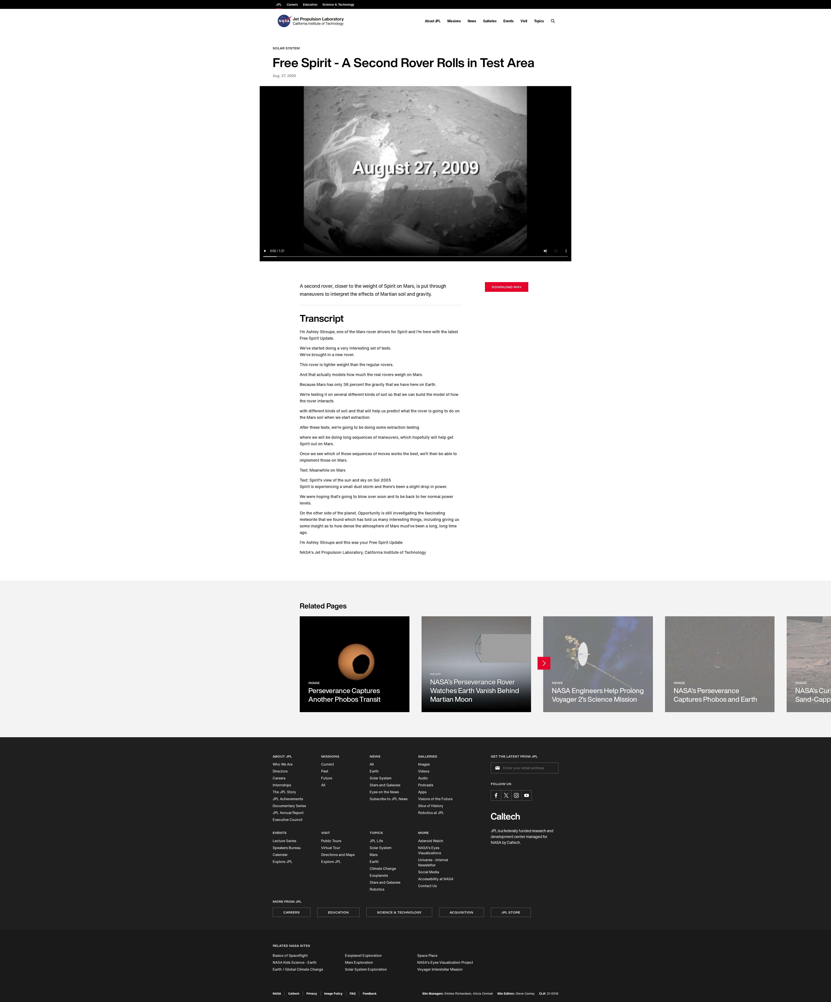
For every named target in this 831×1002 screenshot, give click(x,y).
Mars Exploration (359, 962)
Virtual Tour (330, 847)
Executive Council (287, 819)
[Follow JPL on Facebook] (496, 795)
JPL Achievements (288, 798)
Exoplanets (379, 875)
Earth (374, 771)
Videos (423, 771)
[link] (354, 664)
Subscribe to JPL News (388, 798)
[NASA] (284, 21)
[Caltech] (505, 816)
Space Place (427, 955)
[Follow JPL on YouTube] (526, 795)
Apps (422, 792)
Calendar (280, 854)
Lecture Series (284, 840)
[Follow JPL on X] (506, 795)
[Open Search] (553, 21)
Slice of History (430, 805)
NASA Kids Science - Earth (295, 962)
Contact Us (427, 885)
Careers (279, 778)
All (323, 785)
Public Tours (331, 840)
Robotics (377, 889)
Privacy (311, 993)
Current (327, 764)
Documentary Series (289, 805)
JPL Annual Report (288, 812)
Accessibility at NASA (435, 879)
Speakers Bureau (287, 847)
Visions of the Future (435, 798)
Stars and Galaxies (385, 785)
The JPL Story (284, 792)
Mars (374, 854)
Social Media (428, 872)
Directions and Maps (338, 854)
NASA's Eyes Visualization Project (445, 962)
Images (424, 764)
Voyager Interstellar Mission (440, 969)
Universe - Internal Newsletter (433, 862)
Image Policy (333, 993)
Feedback (370, 993)
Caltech (293, 993)
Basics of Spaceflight (290, 955)
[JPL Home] (319, 21)
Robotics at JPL (431, 812)
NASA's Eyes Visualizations (429, 850)
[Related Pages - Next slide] (544, 663)
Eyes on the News (384, 792)
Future (326, 778)
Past (324, 771)
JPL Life (376, 840)
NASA (277, 993)
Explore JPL (283, 861)
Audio (423, 778)
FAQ (353, 993)
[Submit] (496, 768)
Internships (282, 785)
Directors (280, 771)
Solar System (380, 778)
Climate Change (383, 868)
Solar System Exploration (366, 969)
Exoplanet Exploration (363, 955)
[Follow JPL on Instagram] (516, 795)
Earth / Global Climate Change (298, 969)
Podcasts (425, 785)
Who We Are (283, 764)
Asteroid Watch (430, 840)
